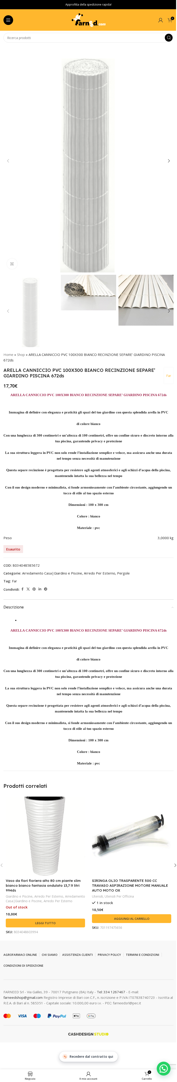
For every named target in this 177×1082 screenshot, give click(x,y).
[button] (8, 160)
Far (168, 375)
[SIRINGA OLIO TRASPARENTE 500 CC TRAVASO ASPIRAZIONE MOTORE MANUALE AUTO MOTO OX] (131, 836)
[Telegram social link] (46, 589)
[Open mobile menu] (8, 20)
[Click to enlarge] (12, 264)
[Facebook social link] (22, 589)
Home (8, 354)
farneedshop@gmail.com (23, 997)
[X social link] (28, 589)
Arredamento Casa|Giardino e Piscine (52, 573)
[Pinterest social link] (34, 589)
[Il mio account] (160, 20)
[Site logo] (88, 19)
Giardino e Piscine (19, 896)
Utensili (97, 896)
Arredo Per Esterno (99, 573)
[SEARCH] (169, 38)
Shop (21, 354)
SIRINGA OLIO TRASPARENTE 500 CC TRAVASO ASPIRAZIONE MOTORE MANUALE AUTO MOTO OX (130, 885)
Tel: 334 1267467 (111, 992)
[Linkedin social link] (40, 589)
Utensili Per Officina (119, 896)
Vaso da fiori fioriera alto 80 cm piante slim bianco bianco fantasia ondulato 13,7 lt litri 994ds (43, 885)
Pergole (123, 573)
